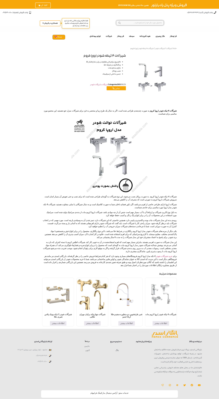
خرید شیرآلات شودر (164, 256)
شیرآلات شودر (160, 48)
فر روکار (120, 36)
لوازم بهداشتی (95, 36)
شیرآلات (109, 36)
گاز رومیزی (160, 36)
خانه (175, 48)
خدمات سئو (124, 393)
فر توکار (173, 36)
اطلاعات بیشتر (161, 323)
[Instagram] (170, 385)
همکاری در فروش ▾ (50, 23)
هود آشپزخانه (145, 36)
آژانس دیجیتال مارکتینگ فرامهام (103, 393)
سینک (131, 36)
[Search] (119, 23)
